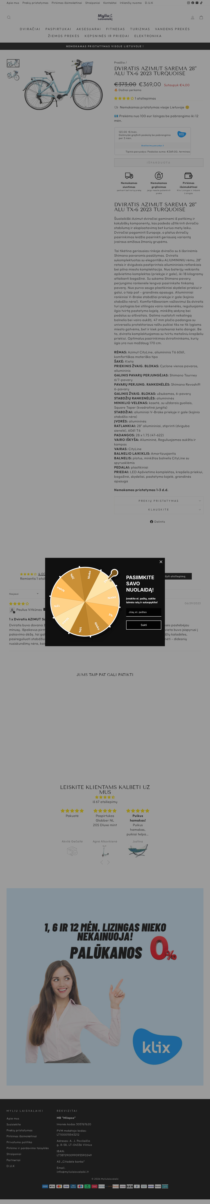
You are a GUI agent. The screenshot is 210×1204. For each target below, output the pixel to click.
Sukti (144, 625)
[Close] (161, 562)
